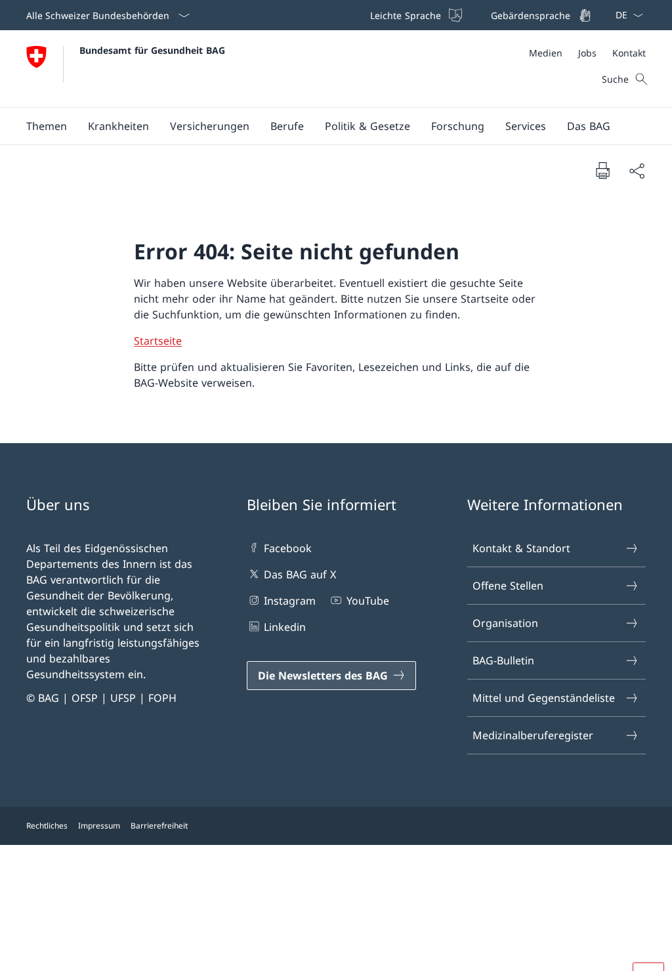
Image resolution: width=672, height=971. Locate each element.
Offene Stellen (507, 585)
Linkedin (285, 627)
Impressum (99, 825)
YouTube (367, 600)
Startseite (158, 341)
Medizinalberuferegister (532, 735)
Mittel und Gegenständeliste (543, 698)
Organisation (505, 623)
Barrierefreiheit (159, 825)
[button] (46, 126)
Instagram (290, 600)
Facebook (288, 548)
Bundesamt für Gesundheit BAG (152, 50)
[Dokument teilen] (637, 171)
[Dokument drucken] (602, 170)
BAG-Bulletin (503, 660)
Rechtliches (47, 825)
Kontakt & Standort (521, 548)
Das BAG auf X (300, 574)
